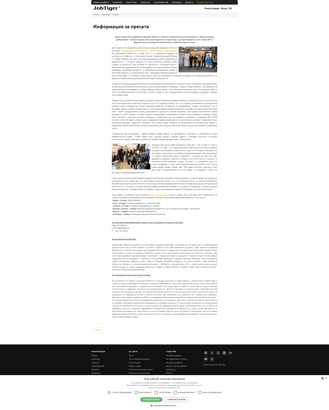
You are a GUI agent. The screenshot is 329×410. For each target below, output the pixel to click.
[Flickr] (230, 353)
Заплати (189, 2)
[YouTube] (205, 359)
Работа (94, 356)
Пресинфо (106, 14)
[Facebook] (205, 353)
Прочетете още (174, 388)
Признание (95, 373)
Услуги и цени (134, 363)
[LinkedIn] (224, 353)
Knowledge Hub (161, 2)
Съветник (145, 2)
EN (230, 8)
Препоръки (171, 370)
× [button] (326, 378)
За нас (131, 356)
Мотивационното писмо (176, 359)
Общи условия (135, 366)
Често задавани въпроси (139, 359)
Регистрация (212, 8)
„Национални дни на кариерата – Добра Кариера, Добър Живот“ (149, 51)
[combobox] (322, 378)
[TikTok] (212, 359)
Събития (95, 363)
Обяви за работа (101, 2)
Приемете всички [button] (151, 399)
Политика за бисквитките (139, 373)
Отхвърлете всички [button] (176, 399)
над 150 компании (158, 195)
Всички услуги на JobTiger (214, 365)
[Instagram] (218, 353)
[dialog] (164, 392)
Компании (117, 2)
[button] (164, 405)
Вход (224, 8)
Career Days (131, 2)
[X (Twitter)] (212, 353)
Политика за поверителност (141, 370)
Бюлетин (95, 370)
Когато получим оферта (176, 366)
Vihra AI (169, 373)
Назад (97, 330)
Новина (116, 14)
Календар (176, 2)
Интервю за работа (174, 363)
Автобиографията (174, 356)
